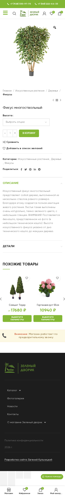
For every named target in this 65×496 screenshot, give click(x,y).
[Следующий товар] (60, 100)
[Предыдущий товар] (53, 100)
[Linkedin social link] (35, 169)
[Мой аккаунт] (44, 13)
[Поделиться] (11, 475)
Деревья (53, 91)
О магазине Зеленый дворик (24, 422)
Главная (7, 91)
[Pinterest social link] (30, 169)
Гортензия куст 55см (48, 305)
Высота (7, 115)
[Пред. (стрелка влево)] (3, 482)
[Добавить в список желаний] (26, 278)
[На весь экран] (19, 475)
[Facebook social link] (21, 169)
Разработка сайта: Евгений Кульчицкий (28, 459)
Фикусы (7, 94)
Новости (12, 406)
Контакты (13, 414)
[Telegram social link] (39, 169)
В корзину (29, 133)
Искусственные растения (30, 91)
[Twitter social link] (25, 169)
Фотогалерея (15, 398)
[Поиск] (14, 13)
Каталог (12, 390)
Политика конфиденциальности (24, 440)
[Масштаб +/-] (27, 475)
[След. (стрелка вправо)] (11, 482)
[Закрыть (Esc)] (3, 475)
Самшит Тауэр (17, 305)
